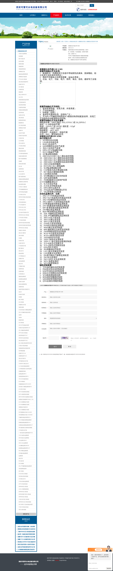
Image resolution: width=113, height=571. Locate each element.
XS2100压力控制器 (23, 473)
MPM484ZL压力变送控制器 (25, 501)
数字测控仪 (21, 248)
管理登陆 (49, 560)
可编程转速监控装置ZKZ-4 (25, 417)
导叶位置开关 (22, 143)
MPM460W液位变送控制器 (25, 197)
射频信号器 (21, 258)
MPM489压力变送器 (23, 486)
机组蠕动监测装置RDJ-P (24, 448)
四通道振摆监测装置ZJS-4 (24, 422)
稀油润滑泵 (21, 253)
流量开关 (21, 130)
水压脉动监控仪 (22, 102)
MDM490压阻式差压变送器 (25, 225)
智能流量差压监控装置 (24, 99)
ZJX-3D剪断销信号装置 (24, 404)
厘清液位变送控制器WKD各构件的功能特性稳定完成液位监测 (26, 529)
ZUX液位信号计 (22, 478)
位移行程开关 (22, 243)
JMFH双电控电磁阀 (23, 192)
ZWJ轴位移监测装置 (23, 453)
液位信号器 (21, 171)
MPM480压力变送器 (23, 491)
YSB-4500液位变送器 (23, 507)
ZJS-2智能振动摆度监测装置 (25, 420)
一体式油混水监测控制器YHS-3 (26, 432)
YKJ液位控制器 (22, 145)
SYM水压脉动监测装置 (24, 481)
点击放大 (51, 48)
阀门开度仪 (21, 299)
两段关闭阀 (21, 148)
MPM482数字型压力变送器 (25, 494)
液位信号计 (21, 250)
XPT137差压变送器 (23, 484)
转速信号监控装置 (23, 135)
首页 (21, 15)
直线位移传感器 (22, 163)
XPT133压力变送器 (23, 332)
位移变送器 (21, 89)
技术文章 (68, 15)
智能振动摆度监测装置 (24, 179)
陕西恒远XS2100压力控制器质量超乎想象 (52, 354)
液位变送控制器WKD (23, 81)
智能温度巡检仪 (22, 69)
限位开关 (21, 263)
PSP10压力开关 (22, 209)
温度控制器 (21, 271)
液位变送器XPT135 (23, 340)
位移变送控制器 (22, 107)
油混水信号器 (22, 115)
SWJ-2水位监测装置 (23, 443)
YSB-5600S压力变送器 (24, 499)
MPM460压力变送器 (23, 227)
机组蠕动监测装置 (23, 279)
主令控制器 (21, 140)
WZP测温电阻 (22, 350)
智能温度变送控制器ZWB (24, 348)
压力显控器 (21, 87)
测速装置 (21, 92)
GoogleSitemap (62, 560)
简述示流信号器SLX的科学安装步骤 (26, 545)
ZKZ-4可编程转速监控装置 (25, 312)
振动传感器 (21, 61)
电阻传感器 (21, 307)
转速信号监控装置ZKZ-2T (24, 327)
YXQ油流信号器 (22, 245)
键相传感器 (21, 63)
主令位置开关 (22, 174)
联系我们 (88, 1)
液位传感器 (21, 235)
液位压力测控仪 (22, 233)
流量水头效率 (22, 281)
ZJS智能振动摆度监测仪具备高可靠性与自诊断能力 (26, 550)
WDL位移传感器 (22, 509)
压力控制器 (21, 302)
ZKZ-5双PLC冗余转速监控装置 (26, 504)
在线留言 (80, 15)
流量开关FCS (22, 84)
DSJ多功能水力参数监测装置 (25, 309)
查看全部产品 (26, 514)
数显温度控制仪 (22, 120)
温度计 (20, 314)
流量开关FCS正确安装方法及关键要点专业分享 (26, 537)
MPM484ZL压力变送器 (24, 215)
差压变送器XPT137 (23, 335)
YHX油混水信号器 (23, 430)
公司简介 (33, 15)
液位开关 (21, 458)
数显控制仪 (21, 320)
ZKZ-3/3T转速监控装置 (24, 325)
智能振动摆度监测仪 (23, 110)
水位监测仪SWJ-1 (23, 440)
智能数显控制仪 (22, 371)
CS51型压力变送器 (23, 217)
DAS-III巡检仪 (22, 381)
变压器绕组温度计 (23, 468)
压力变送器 (21, 322)
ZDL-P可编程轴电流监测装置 (25, 466)
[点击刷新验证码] (65, 338)
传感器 (20, 238)
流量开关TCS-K (22, 353)
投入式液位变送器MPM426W (25, 343)
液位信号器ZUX (22, 358)
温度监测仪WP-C (22, 373)
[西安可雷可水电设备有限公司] (40, 8)
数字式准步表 (22, 58)
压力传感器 (21, 463)
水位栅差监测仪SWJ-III (24, 445)
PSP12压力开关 (22, 207)
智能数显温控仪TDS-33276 (25, 384)
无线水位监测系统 (23, 53)
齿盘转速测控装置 (23, 156)
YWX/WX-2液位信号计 (24, 363)
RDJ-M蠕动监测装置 (23, 450)
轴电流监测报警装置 (23, 74)
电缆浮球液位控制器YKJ (24, 289)
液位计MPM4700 (22, 94)
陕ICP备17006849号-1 (74, 558)
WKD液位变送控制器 (23, 476)
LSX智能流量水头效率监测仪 (25, 368)
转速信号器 (21, 240)
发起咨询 (109, 568)
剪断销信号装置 (22, 127)
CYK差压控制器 (22, 220)
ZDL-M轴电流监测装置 (24, 330)
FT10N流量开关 (22, 204)
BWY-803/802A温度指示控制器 (26, 396)
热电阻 (20, 297)
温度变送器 (21, 268)
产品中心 (66, 41)
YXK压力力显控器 (23, 186)
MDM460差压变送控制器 (24, 222)
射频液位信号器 (22, 304)
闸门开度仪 (21, 471)
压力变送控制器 (22, 125)
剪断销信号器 (22, 71)
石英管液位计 (22, 274)
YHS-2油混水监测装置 (24, 435)
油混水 (20, 317)
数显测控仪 (21, 122)
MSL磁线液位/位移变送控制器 (25, 427)
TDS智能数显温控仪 (23, 189)
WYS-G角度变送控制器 (24, 394)
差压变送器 (21, 112)
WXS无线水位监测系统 (24, 437)
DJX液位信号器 (22, 194)
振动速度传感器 (22, 184)
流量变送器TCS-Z (23, 355)
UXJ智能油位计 (22, 256)
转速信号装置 (22, 294)
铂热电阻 (21, 56)
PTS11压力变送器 (23, 79)
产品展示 (56, 15)
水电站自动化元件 (22, 51)
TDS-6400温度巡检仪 (23, 379)
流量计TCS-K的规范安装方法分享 (26, 539)
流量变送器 (21, 286)
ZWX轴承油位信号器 (23, 361)
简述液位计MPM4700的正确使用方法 (27, 542)
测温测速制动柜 (22, 151)
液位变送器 (21, 117)
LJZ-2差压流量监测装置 (24, 366)
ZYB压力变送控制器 (23, 345)
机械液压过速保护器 (23, 181)
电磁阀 (20, 161)
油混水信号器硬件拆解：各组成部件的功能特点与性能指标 (26, 527)
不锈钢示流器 (22, 266)
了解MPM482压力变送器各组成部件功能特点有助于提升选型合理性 (26, 532)
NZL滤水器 (21, 461)
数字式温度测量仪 (23, 158)
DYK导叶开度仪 (22, 389)
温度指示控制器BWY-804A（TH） (26, 399)
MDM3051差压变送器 (24, 338)
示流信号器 (21, 138)
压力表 (20, 166)
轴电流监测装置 (22, 276)
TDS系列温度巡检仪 (23, 153)
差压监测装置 (22, 261)
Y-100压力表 (21, 199)
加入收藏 (78, 1)
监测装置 (21, 455)
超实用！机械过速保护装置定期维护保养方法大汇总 (26, 534)
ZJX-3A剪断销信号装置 (24, 402)
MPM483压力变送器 (23, 496)
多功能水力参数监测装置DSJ (25, 386)
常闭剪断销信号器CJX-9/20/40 (25, 414)
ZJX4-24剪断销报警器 (24, 489)
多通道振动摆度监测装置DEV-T (26, 425)
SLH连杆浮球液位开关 (24, 212)
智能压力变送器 (22, 230)
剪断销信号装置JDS (23, 407)
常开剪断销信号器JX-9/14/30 (25, 412)
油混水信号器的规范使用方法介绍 (26, 547)
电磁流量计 (21, 66)
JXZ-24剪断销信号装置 (24, 409)
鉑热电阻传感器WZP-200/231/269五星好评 (75, 354)
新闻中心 (44, 15)
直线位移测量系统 (23, 284)
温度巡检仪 (21, 168)
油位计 (20, 291)
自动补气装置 (22, 133)
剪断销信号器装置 (23, 76)
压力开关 (21, 97)
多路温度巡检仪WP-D (23, 376)
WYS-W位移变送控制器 (24, 391)
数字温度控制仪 (22, 176)
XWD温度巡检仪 (22, 202)
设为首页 (83, 1)
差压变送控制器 (22, 104)
